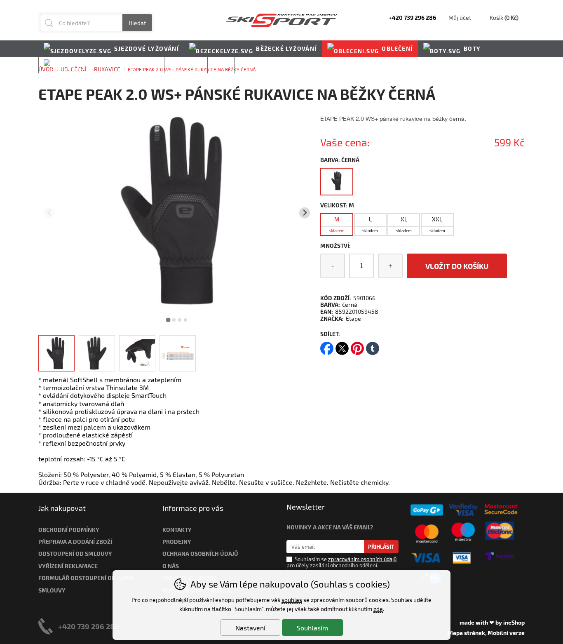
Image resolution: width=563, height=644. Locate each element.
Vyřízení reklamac (66, 565)
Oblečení (397, 48)
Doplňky (112, 64)
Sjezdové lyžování (146, 48)
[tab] (168, 319)
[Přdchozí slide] (49, 213)
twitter (342, 346)
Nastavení (250, 628)
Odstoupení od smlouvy (75, 553)
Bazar (148, 64)
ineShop (514, 622)
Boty (472, 48)
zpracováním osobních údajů (362, 559)
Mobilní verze (506, 632)
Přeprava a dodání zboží (75, 541)
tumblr (372, 346)
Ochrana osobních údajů (200, 553)
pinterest (357, 346)
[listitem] (56, 353)
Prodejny (176, 541)
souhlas (292, 599)
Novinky (254, 64)
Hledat (137, 22)
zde (378, 608)
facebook (326, 346)
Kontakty (177, 529)
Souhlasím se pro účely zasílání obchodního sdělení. (341, 562)
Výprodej (185, 64)
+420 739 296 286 (88, 626)
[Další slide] (304, 213)
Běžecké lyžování (286, 48)
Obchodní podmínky (68, 529)
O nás (170, 565)
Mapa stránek (466, 632)
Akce (221, 64)
